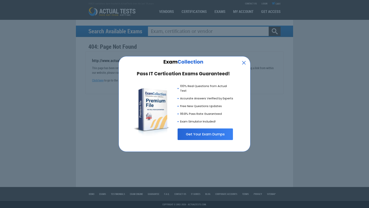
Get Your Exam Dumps (205, 134)
